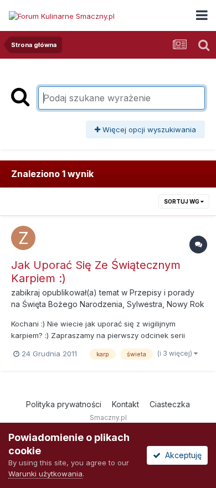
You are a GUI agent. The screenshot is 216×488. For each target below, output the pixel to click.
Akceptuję (181, 455)
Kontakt (125, 404)
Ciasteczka (170, 404)
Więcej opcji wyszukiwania (148, 129)
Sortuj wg (182, 201)
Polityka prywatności (63, 404)
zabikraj (25, 292)
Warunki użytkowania (45, 473)
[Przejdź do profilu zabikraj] (23, 238)
